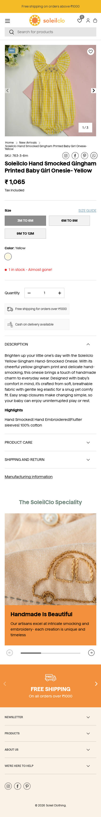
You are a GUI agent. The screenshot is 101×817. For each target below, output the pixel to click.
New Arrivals (28, 142)
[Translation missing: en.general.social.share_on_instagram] (65, 155)
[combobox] (50, 31)
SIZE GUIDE (87, 211)
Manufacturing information (29, 477)
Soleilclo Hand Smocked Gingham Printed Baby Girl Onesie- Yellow (46, 147)
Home (9, 142)
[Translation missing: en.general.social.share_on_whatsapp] (94, 155)
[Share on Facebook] (75, 155)
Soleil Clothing (56, 805)
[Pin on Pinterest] (84, 155)
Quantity (12, 293)
